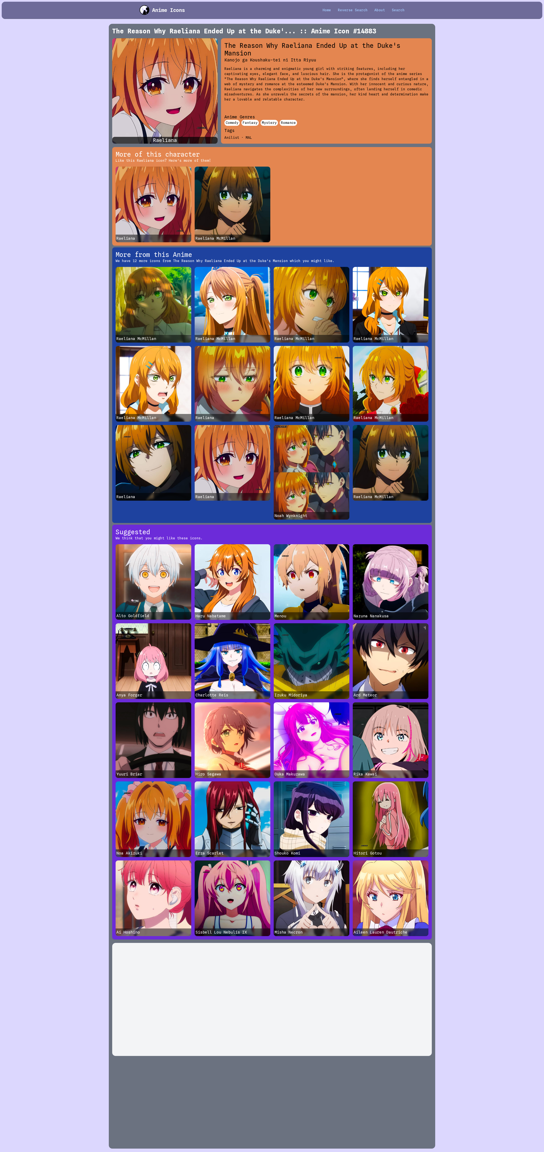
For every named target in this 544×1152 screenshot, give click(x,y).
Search (398, 10)
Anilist (231, 138)
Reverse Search (353, 10)
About (379, 10)
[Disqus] (272, 999)
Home (327, 10)
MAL (249, 138)
